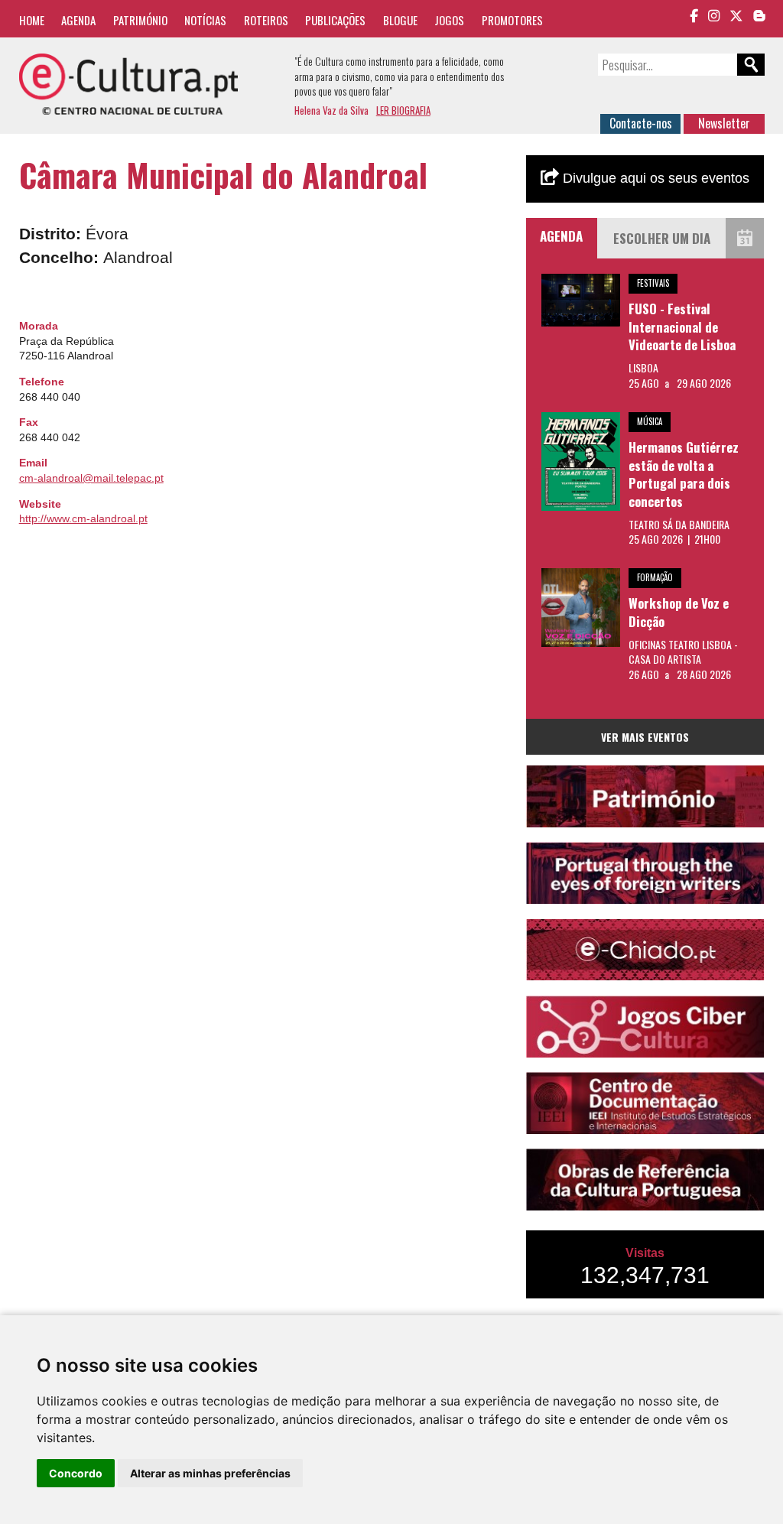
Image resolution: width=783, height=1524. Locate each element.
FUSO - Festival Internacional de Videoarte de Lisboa (682, 326)
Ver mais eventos (645, 737)
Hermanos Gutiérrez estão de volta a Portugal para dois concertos (684, 474)
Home (31, 19)
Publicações (335, 19)
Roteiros (266, 19)
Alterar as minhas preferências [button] (210, 1473)
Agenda (78, 19)
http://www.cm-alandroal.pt (83, 518)
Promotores (512, 19)
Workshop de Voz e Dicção (679, 612)
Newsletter (724, 123)
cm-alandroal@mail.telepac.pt (91, 478)
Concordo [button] (75, 1473)
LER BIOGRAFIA (403, 110)
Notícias (205, 19)
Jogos (449, 19)
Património (140, 19)
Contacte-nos (640, 123)
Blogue (400, 19)
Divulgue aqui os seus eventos (654, 178)
